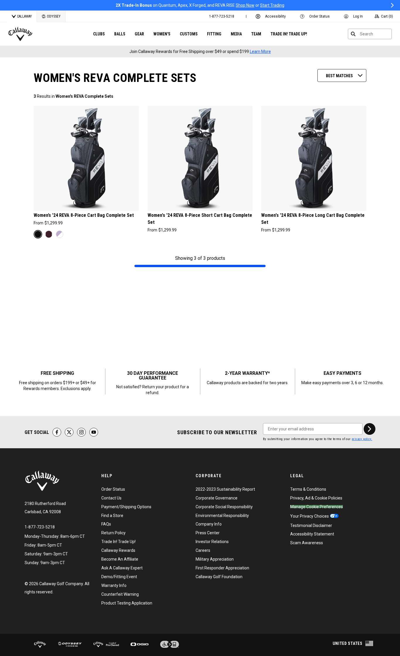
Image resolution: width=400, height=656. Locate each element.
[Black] (38, 234)
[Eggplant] (49, 234)
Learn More (260, 51)
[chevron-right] (369, 429)
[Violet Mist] (59, 234)
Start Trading (272, 5)
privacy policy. (362, 439)
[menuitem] (221, 16)
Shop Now (245, 5)
